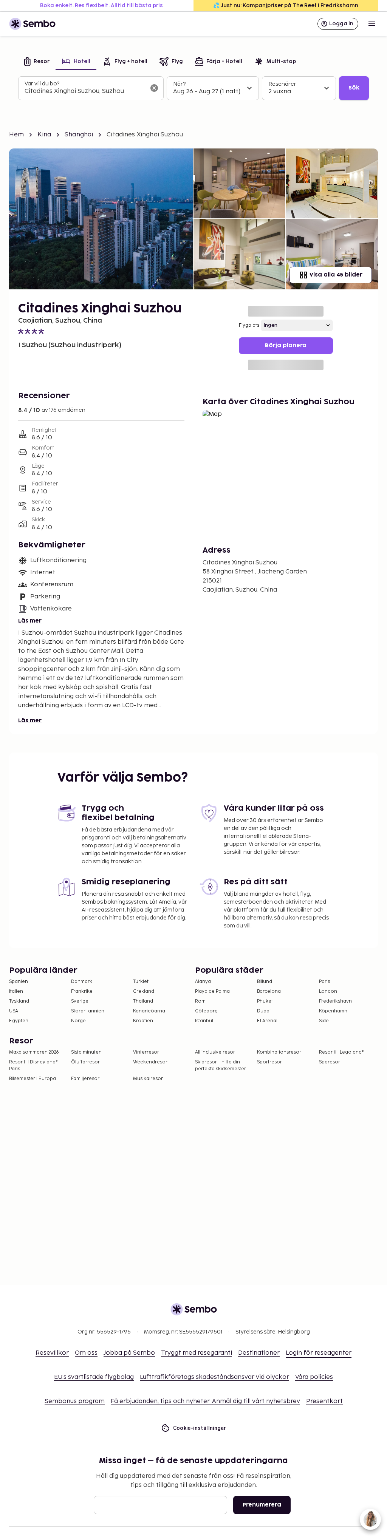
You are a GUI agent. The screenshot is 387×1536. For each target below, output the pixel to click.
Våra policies (314, 1377)
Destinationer (259, 1353)
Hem (16, 134)
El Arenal (267, 1021)
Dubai (264, 1011)
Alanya (203, 981)
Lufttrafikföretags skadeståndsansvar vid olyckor (214, 1377)
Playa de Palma (212, 991)
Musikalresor (148, 1079)
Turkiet (141, 981)
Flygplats (249, 325)
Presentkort (324, 1401)
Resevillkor (52, 1353)
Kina (44, 134)
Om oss (86, 1353)
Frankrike (82, 991)
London (328, 991)
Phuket (265, 1001)
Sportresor (269, 1062)
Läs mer (30, 620)
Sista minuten (86, 1052)
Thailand (143, 1001)
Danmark (81, 981)
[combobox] (85, 91)
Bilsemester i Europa (32, 1079)
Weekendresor (150, 1062)
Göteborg (206, 1011)
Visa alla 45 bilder (336, 274)
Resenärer (282, 84)
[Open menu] (372, 24)
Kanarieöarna (149, 1011)
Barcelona (269, 991)
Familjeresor (85, 1079)
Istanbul (204, 1021)
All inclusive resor (215, 1052)
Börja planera (286, 345)
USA (13, 1011)
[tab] (37, 62)
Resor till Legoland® (341, 1052)
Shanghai (79, 134)
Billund (264, 981)
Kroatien (143, 1021)
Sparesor (329, 1062)
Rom (200, 1001)
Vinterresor (146, 1052)
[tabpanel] (193, 88)
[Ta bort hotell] (154, 88)
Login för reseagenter (318, 1353)
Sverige (79, 1001)
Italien (16, 991)
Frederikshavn (335, 1001)
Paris (324, 981)
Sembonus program (75, 1401)
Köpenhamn (333, 1011)
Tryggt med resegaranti (196, 1353)
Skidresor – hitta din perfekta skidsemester (220, 1065)
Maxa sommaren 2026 (34, 1052)
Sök (353, 87)
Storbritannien (87, 1011)
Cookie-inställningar (199, 1428)
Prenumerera (262, 1504)
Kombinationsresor (279, 1052)
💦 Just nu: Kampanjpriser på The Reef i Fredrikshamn (285, 5)
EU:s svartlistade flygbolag (94, 1377)
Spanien (18, 981)
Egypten (18, 1021)
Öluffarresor (85, 1062)
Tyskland (19, 1001)
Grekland (143, 991)
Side (324, 1021)
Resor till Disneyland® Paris (33, 1065)
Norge (78, 1021)
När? (179, 84)
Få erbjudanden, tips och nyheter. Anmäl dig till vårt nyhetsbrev (205, 1401)
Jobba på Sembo (129, 1353)
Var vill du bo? (42, 83)
